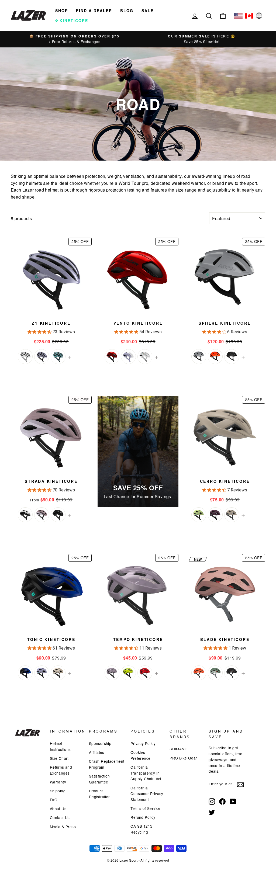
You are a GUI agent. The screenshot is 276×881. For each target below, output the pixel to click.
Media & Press (63, 826)
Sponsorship (100, 743)
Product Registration (100, 793)
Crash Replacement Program (107, 764)
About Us (58, 808)
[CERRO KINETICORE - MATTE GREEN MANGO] (199, 515)
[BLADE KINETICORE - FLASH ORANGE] (199, 673)
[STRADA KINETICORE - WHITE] (25, 515)
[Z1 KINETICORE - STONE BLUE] (58, 356)
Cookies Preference (140, 755)
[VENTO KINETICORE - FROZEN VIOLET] (128, 356)
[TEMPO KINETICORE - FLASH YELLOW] (128, 673)
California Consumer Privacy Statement (146, 793)
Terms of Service (145, 808)
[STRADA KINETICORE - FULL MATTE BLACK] (58, 515)
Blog (126, 10)
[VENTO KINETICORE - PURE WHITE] (145, 356)
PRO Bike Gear (183, 758)
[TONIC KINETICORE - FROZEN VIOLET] (41, 673)
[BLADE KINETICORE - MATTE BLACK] (232, 673)
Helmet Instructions (60, 746)
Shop (61, 10)
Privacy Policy (143, 743)
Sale (148, 10)
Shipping (57, 790)
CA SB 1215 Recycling (141, 829)
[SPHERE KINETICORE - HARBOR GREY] (199, 356)
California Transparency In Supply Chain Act (145, 773)
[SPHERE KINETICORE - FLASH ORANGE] (215, 356)
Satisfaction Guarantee (99, 779)
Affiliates (96, 752)
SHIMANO (179, 748)
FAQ (53, 799)
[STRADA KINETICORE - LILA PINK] (41, 515)
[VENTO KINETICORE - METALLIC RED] (112, 356)
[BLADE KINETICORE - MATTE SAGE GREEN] (215, 673)
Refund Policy (142, 817)
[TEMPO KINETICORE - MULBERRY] (112, 673)
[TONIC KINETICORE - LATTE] (58, 673)
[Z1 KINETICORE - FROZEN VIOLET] (41, 356)
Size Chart (59, 758)
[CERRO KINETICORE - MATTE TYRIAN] (215, 515)
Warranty (58, 782)
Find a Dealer (94, 10)
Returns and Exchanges (61, 770)
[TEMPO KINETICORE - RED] (145, 673)
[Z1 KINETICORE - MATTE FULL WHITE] (25, 356)
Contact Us (60, 817)
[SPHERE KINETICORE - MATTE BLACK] (232, 356)
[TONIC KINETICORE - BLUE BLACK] (25, 673)
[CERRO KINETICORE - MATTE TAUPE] (232, 515)
